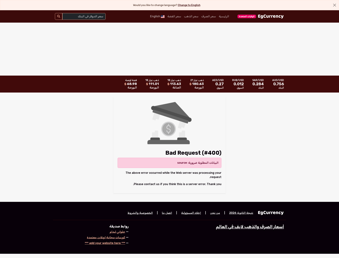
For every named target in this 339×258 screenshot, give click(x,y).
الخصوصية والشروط (140, 213)
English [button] (155, 16)
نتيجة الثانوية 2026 (241, 213)
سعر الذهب (191, 16)
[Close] (334, 5)
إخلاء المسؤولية (191, 213)
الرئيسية (224, 16)
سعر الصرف (208, 16)
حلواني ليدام (117, 231)
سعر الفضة (174, 16)
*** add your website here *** (105, 243)
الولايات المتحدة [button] (247, 16)
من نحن (215, 213)
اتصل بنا (167, 213)
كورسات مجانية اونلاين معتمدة (106, 237)
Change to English (189, 5)
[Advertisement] (169, 49)
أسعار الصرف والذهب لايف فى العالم (250, 226)
